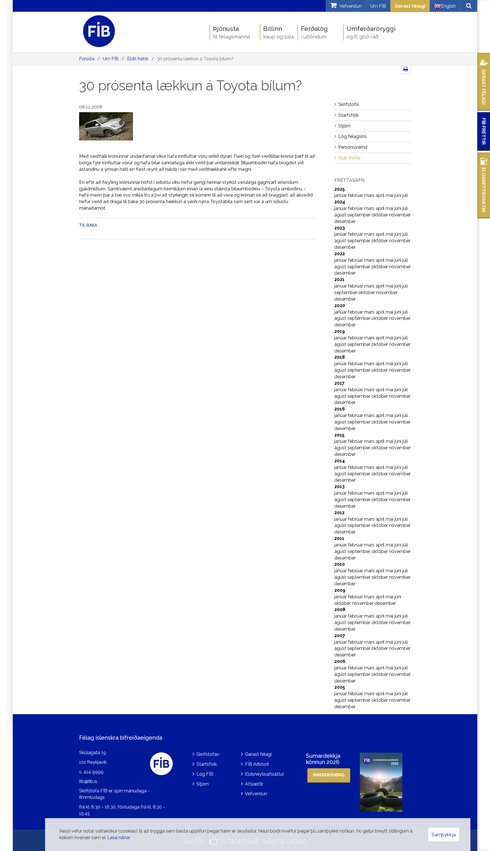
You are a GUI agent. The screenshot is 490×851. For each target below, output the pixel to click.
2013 (339, 486)
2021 (339, 279)
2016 (339, 409)
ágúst (340, 215)
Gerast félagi (410, 6)
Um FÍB (378, 6)
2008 (339, 609)
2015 (339, 435)
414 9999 (93, 772)
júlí (405, 195)
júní (398, 195)
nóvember (400, 215)
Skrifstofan (208, 754)
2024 (339, 202)
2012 (339, 512)
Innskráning (329, 775)
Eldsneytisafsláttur (264, 774)
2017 (339, 383)
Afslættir (254, 784)
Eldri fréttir (138, 58)
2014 (339, 460)
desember (345, 221)
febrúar (356, 195)
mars (370, 195)
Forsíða (86, 58)
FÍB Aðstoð (257, 764)
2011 (339, 538)
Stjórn (203, 784)
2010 (339, 564)
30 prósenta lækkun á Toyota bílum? (195, 58)
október (380, 215)
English (448, 6)
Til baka (88, 225)
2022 (339, 253)
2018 (339, 357)
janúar (341, 195)
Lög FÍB (205, 774)
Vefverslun (256, 793)
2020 (339, 305)
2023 (339, 228)
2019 (339, 331)
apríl (381, 195)
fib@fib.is (88, 781)
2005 (339, 687)
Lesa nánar (118, 837)
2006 (339, 661)
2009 (339, 590)
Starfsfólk (207, 764)
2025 (339, 189)
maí (390, 195)
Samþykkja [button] (444, 834)
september (359, 215)
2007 (339, 635)
